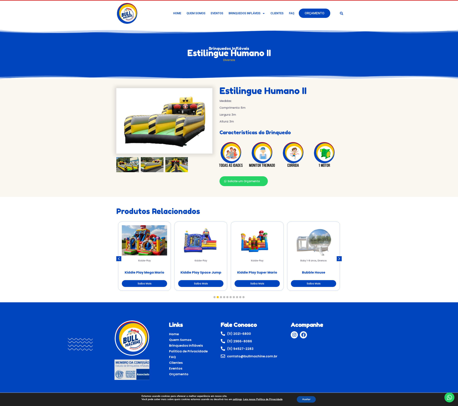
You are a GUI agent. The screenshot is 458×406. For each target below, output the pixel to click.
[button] (342, 13)
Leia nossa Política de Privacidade (262, 399)
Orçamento (314, 13)
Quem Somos (196, 13)
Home (177, 13)
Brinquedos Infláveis (244, 13)
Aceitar (306, 399)
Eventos (217, 13)
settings (237, 399)
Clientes (277, 13)
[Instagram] (294, 334)
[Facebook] (303, 334)
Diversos (229, 60)
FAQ (291, 13)
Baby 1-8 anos (308, 260)
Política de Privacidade (188, 351)
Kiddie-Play (144, 260)
